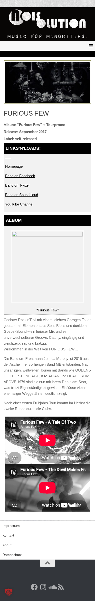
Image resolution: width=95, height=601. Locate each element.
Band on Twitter (17, 185)
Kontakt (8, 535)
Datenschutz (12, 555)
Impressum (11, 526)
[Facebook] (34, 587)
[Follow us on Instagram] (43, 587)
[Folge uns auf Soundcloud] (51, 587)
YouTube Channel (19, 204)
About (6, 545)
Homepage (14, 166)
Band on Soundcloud (21, 195)
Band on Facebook (20, 176)
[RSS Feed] (60, 587)
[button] (9, 592)
